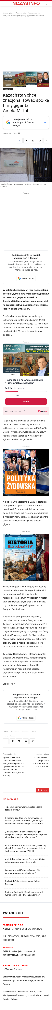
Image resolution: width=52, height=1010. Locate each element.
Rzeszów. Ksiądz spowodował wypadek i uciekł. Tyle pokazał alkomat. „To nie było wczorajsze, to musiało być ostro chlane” (24, 821)
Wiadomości (21, 13)
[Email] (33, 140)
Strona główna (8, 13)
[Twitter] (26, 140)
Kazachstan (15, 732)
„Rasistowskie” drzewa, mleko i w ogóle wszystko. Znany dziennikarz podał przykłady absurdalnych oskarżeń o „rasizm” (26, 834)
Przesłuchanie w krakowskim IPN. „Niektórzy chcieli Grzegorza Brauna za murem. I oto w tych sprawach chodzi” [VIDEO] (25, 848)
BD (19, 133)
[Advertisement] (26, 44)
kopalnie (25, 732)
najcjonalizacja (9, 736)
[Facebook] (20, 140)
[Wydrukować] (39, 140)
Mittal (33, 732)
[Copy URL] (46, 140)
